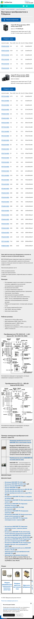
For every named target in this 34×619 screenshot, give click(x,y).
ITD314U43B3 (5, 210)
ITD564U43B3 (5, 232)
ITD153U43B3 (5, 136)
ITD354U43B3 (5, 215)
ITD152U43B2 (5, 105)
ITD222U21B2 (5, 68)
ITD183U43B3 (5, 140)
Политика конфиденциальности (9, 600)
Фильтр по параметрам (12, 19)
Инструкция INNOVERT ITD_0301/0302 (15, 484)
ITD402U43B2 (5, 118)
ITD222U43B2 (5, 109)
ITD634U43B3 (5, 237)
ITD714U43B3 (5, 241)
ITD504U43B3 (5, 228)
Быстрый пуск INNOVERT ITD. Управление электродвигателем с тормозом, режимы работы (16, 528)
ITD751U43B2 (5, 96)
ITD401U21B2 (5, 46)
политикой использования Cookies (11, 608)
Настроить (19, 615)
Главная (2, 9)
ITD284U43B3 (5, 206)
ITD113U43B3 (5, 131)
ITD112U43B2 (5, 100)
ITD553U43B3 (5, 162)
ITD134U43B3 (5, 179)
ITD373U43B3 (5, 153)
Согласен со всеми (9, 615)
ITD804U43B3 (5, 245)
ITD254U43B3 (5, 201)
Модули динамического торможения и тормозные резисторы (7, 586)
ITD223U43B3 (5, 144)
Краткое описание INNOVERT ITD (14, 485)
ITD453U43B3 (5, 157)
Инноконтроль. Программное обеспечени (16, 555)
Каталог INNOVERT (10, 9)
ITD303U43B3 (5, 149)
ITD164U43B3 (5, 184)
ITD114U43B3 (5, 175)
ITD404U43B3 (5, 219)
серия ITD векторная (20, 9)
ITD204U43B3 (5, 193)
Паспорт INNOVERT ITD (11, 487)
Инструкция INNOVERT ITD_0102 (14, 482)
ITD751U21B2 (5, 55)
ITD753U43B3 (5, 166)
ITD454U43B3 (5, 223)
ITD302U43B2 (5, 114)
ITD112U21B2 (5, 59)
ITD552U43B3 (5, 122)
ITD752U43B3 (5, 127)
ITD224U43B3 (5, 197)
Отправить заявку (8, 39)
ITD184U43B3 (5, 188)
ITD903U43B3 (5, 171)
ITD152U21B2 (5, 63)
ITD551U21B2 (5, 50)
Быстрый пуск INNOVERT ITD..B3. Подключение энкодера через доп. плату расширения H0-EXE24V (18, 544)
